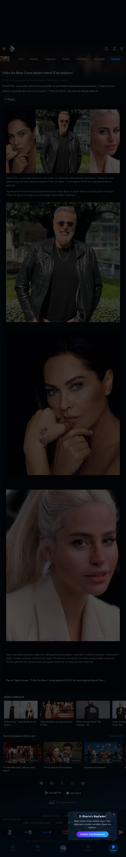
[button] (114, 814)
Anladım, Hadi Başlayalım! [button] (92, 834)
